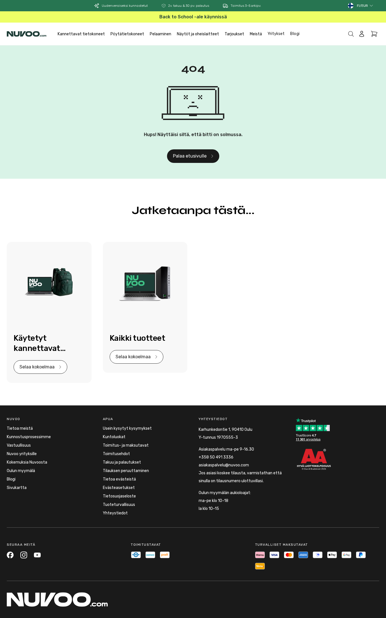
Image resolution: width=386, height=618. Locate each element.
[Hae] (351, 33)
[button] (365, 5)
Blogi (295, 33)
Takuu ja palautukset (122, 462)
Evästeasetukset (119, 487)
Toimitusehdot (116, 453)
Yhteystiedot (115, 513)
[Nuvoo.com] (26, 34)
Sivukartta (17, 487)
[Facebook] (10, 554)
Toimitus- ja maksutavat (126, 445)
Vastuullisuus (19, 445)
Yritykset (276, 33)
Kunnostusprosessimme (29, 436)
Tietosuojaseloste (119, 496)
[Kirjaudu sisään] (361, 33)
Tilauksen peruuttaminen (126, 470)
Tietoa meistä (20, 428)
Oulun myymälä (21, 470)
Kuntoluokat (114, 436)
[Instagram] (23, 554)
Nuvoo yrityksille (22, 453)
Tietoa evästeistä (119, 479)
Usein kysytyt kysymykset (127, 428)
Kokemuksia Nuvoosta (27, 462)
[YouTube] (37, 554)
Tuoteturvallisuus (119, 504)
